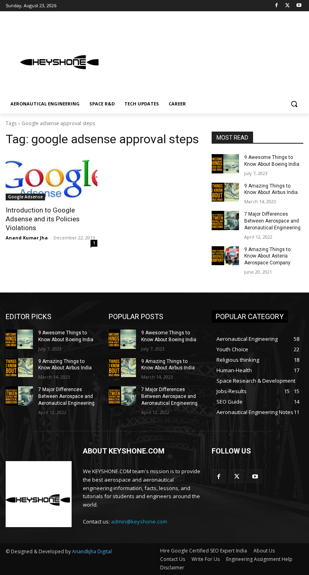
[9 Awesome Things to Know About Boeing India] (225, 163)
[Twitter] (287, 5)
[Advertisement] (209, 54)
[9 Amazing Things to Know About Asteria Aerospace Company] (225, 256)
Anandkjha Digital (92, 551)
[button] (293, 104)
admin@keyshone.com (139, 521)
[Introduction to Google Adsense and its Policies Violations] (51, 177)
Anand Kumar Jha (27, 238)
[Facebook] (276, 5)
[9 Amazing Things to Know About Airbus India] (225, 192)
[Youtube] (298, 5)
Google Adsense (25, 197)
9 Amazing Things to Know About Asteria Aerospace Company (267, 256)
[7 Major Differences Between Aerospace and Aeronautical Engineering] (225, 220)
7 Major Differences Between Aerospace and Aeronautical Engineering (272, 221)
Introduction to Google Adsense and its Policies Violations (43, 219)
